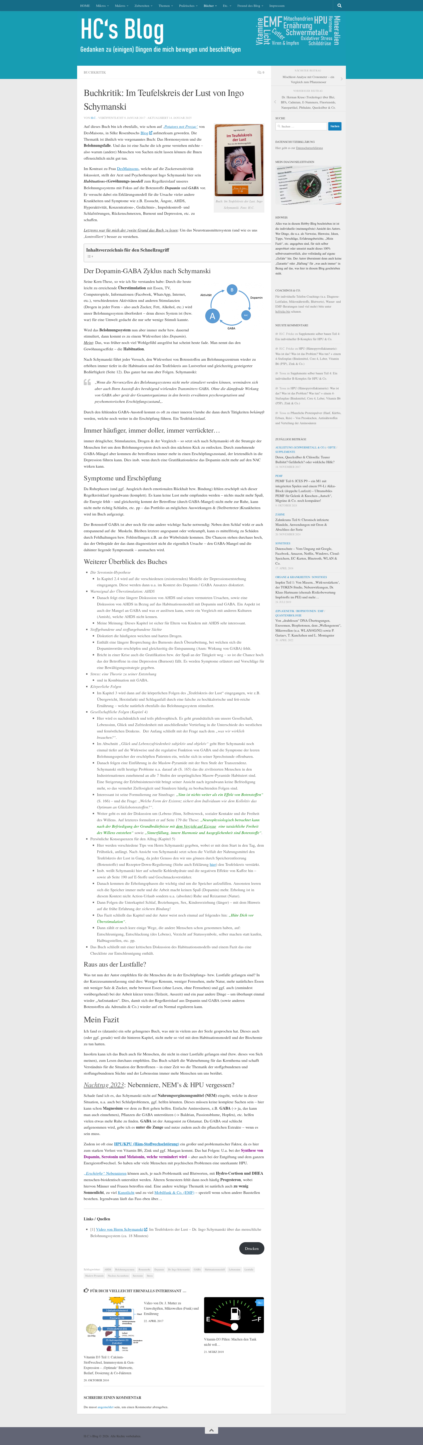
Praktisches (187, 5)
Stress (150, 1275)
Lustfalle (249, 1269)
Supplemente (285, 452)
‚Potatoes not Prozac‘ (180, 126)
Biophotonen (306, 611)
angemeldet (105, 1407)
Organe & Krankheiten (292, 577)
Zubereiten (142, 5)
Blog (144, 132)
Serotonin (138, 1275)
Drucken (252, 1248)
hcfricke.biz (282, 311)
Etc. (225, 5)
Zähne (280, 514)
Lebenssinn (234, 1269)
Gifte (332, 447)
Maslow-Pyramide (94, 1275)
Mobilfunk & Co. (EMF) (174, 1192)
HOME (85, 5)
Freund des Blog (248, 5)
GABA (197, 1269)
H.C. (93, 118)
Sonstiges (282, 543)
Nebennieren (105, 1173)
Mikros (101, 5)
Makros (120, 5)
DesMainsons (128, 168)
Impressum (277, 5)
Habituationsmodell (215, 1269)
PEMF (279, 476)
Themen (164, 5)
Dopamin (159, 1269)
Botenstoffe (144, 1269)
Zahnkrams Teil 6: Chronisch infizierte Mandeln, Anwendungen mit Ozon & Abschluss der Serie (302, 524)
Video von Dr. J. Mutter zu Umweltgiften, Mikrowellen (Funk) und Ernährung (171, 1308)
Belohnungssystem (124, 1269)
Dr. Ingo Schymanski (179, 1269)
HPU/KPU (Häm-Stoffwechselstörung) (146, 1144)
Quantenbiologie (288, 615)
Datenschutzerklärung (309, 148)
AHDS (107, 1269)
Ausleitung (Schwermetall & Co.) (300, 447)
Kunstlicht (126, 1192)
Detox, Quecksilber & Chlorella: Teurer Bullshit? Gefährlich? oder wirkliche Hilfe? (304, 459)
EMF (321, 611)
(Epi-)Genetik (284, 611)
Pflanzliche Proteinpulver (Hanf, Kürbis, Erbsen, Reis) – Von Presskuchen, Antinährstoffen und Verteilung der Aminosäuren (308, 418)
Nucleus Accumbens (118, 1275)
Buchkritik (95, 72)
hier (213, 864)
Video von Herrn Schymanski (119, 1229)
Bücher (209, 5)
